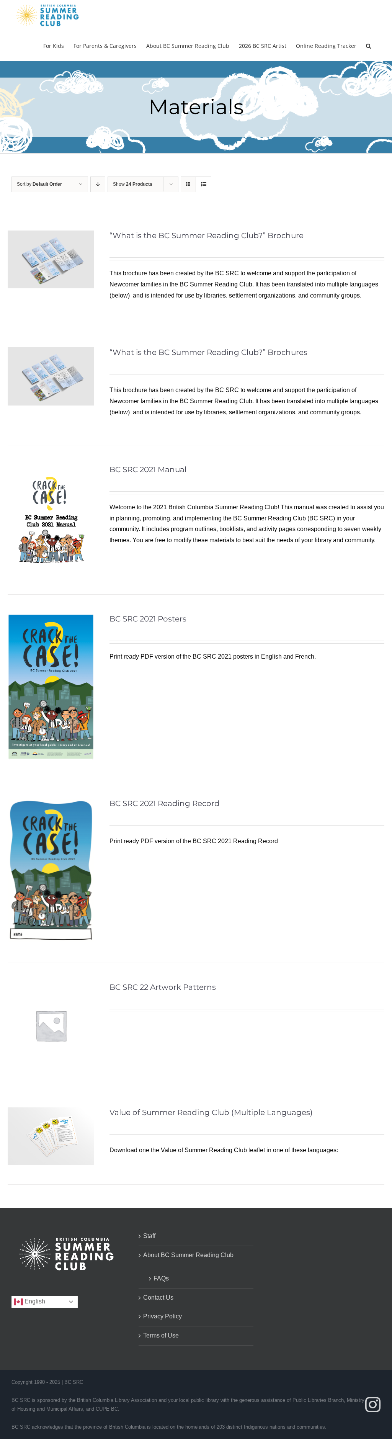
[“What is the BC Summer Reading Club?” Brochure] (51, 235)
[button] (368, 45)
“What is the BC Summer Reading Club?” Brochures (208, 352)
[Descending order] (97, 184)
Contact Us (158, 1297)
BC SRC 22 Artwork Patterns (162, 987)
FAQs (161, 1278)
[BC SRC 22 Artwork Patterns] (51, 987)
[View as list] (203, 184)
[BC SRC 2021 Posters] (51, 619)
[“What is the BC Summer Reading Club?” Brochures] (51, 352)
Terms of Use (161, 1335)
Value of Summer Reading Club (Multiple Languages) (211, 1112)
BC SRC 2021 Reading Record (164, 803)
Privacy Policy (162, 1316)
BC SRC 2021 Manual (147, 469)
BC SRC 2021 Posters (147, 618)
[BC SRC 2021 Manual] (51, 469)
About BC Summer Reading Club (188, 1255)
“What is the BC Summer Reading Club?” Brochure (206, 235)
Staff (149, 1236)
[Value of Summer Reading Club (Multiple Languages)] (51, 1112)
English (34, 1301)
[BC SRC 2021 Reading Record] (51, 803)
